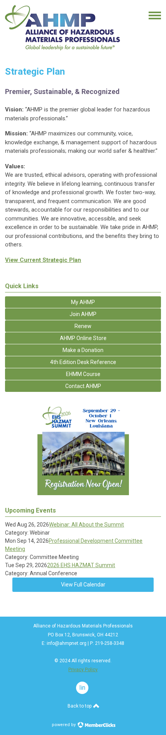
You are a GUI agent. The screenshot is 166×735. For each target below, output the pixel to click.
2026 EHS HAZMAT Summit (81, 565)
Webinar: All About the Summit (86, 524)
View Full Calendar (83, 584)
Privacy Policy (83, 669)
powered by (64, 724)
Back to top (80, 706)
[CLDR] (63, 52)
